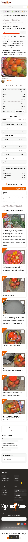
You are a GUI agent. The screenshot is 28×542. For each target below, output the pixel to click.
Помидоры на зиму (14, 19)
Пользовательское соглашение (19, 494)
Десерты (17, 476)
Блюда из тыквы (8, 15)
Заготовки (6, 19)
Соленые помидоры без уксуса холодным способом (12, 438)
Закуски (16, 478)
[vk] (22, 524)
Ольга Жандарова (10, 82)
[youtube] (25, 524)
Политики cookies (18, 500)
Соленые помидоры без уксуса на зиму (9, 445)
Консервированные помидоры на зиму (11, 20)
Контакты (4, 494)
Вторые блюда (5, 480)
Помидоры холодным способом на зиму (10, 447)
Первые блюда (15, 11)
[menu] (25, 2)
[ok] (18, 524)
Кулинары (4, 490)
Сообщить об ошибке (12, 32)
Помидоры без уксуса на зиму (8, 443)
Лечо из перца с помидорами (19, 15)
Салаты (7, 11)
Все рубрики (17, 483)
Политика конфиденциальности (19, 491)
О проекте (4, 492)
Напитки (16, 480)
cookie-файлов (23, 534)
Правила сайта (18, 497)
